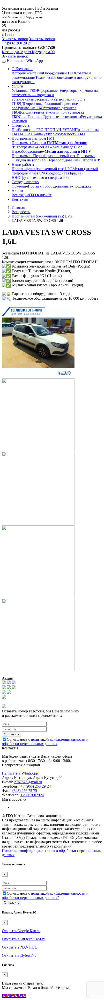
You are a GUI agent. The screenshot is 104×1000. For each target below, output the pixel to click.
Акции (17, 190)
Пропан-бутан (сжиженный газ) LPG (42, 169)
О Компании (22, 69)
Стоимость (21, 125)
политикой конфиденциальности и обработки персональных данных (45, 741)
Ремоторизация (40, 99)
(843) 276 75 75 (24, 791)
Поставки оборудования (48, 186)
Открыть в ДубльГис (19, 955)
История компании (27, 73)
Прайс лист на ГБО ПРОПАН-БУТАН (43, 130)
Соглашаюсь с (45, 741)
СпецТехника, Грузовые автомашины (50, 117)
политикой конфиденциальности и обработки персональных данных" (45, 895)
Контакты (20, 199)
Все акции (20, 195)
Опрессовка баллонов (42, 103)
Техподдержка (79, 186)
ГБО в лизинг (40, 195)
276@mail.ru (28, 782)
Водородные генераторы (57, 90)
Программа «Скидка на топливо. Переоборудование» (53, 158)
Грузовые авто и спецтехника (44, 177)
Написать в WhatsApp (25, 60)
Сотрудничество (25, 182)
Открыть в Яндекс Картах (23, 939)
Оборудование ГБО (59, 73)
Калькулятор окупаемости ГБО (59, 134)
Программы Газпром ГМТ (33, 138)
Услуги (17, 86)
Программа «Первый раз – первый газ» (44, 156)
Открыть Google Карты (21, 931)
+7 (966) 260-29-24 (36, 786)
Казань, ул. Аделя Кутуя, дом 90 (28, 52)
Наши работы (23, 164)
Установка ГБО (24, 90)
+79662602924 (32, 795)
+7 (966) (17, 43)
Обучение (20, 186)
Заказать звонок (15, 39)
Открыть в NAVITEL (19, 947)
